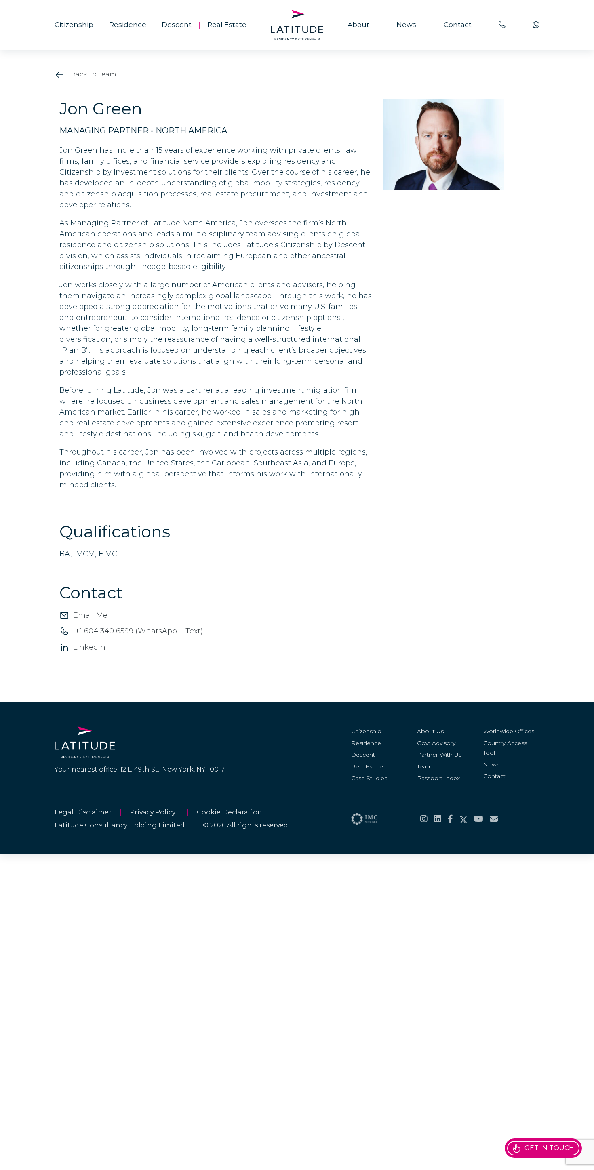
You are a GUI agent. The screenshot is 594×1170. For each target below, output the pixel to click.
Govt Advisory (436, 743)
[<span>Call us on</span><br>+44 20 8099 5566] (502, 25)
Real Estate (226, 25)
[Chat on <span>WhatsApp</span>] (536, 25)
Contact (458, 25)
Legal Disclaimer (83, 812)
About (358, 25)
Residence (127, 25)
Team (424, 766)
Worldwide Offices (508, 731)
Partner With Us (439, 754)
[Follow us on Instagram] (424, 819)
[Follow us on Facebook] (450, 819)
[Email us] (494, 819)
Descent (177, 25)
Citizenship (74, 25)
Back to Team (92, 74)
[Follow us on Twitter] (463, 819)
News (406, 25)
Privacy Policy (154, 812)
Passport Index (438, 778)
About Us (430, 731)
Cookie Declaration (229, 812)
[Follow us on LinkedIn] (437, 819)
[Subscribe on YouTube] (478, 819)
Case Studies (369, 778)
